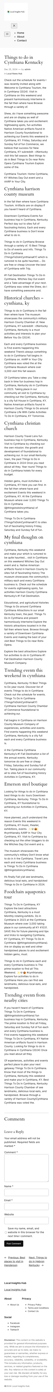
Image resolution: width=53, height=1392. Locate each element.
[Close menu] (14, 25)
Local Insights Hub (15, 1283)
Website (9, 1214)
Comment (11, 1152)
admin (27, 69)
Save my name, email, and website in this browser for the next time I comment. (26, 1232)
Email (8, 1200)
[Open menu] (7, 34)
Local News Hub (14, 73)
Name (8, 1186)
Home (20, 32)
